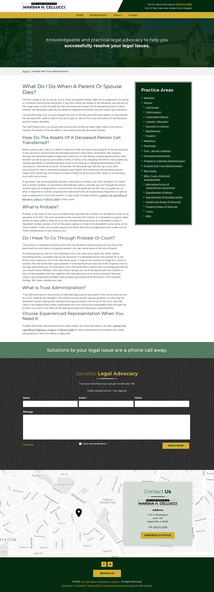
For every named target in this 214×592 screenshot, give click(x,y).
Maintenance (153, 131)
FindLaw (147, 585)
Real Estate (150, 171)
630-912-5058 (184, 4)
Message (28, 411)
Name (26, 397)
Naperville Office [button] (158, 535)
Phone (138, 397)
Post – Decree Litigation (157, 151)
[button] (211, 574)
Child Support (153, 112)
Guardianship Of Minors (159, 192)
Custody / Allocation (157, 121)
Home (79, 15)
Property (151, 135)
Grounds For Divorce (157, 126)
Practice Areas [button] (98, 15)
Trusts (149, 211)
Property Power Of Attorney (162, 206)
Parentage (150, 145)
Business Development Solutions (121, 585)
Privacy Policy (95, 585)
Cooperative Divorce (157, 116)
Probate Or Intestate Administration (164, 161)
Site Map (80, 585)
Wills (148, 216)
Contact (133, 15)
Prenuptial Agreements (157, 155)
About (117, 15)
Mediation (149, 140)
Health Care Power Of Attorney (163, 202)
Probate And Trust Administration (163, 166)
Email (83, 397)
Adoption (149, 97)
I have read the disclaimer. (95, 444)
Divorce (148, 102)
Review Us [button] (107, 573)
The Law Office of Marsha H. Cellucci (100, 581)
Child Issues (152, 107)
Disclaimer (28, 444)
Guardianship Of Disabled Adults (164, 197)
